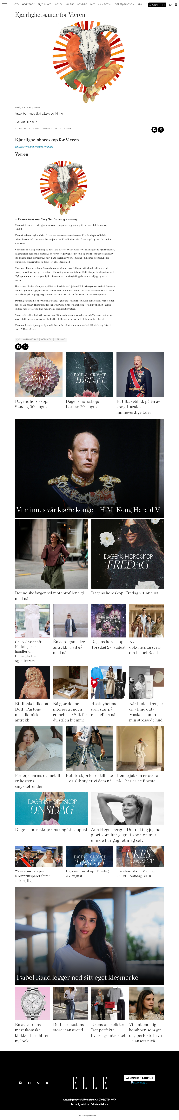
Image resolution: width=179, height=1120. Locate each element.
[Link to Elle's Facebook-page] (29, 1083)
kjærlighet (60, 339)
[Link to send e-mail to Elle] (47, 1083)
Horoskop (28, 4)
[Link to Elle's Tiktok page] (38, 1083)
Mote (15, 4)
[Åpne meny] (4, 4)
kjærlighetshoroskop (27, 339)
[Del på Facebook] (154, 130)
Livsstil (58, 4)
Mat (92, 4)
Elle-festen (105, 4)
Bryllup (142, 4)
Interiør (82, 4)
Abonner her (157, 5)
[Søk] (170, 5)
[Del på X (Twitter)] (161, 130)
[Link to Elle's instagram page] (20, 1083)
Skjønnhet (44, 4)
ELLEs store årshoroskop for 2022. (34, 147)
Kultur (70, 4)
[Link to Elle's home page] (89, 1083)
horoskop (46, 339)
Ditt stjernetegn (124, 4)
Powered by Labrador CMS (90, 1116)
